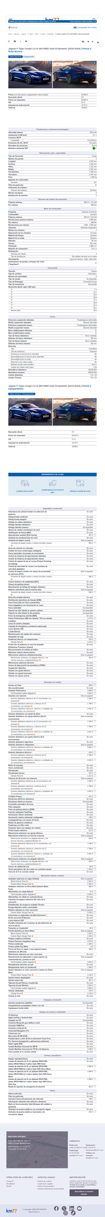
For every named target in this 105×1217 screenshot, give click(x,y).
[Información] (9, 41)
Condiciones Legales (45, 1184)
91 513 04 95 (21, 1149)
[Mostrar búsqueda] (94, 20)
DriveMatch (10, 1184)
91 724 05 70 (25, 1147)
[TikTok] (73, 1212)
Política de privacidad (46, 1186)
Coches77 (10, 1181)
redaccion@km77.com (78, 1148)
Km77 (52, 20)
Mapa (28, 1143)
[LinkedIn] (71, 1208)
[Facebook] (56, 1208)
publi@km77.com (76, 1155)
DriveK (8, 1186)
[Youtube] (79, 1208)
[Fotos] (15, 41)
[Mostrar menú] (10, 20)
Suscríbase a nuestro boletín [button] (84, 1192)
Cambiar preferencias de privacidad (51, 1189)
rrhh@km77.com (92, 1158)
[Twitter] (64, 1208)
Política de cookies (45, 1181)
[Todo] (26, 41)
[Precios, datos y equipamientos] (20, 41)
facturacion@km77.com (94, 1150)
